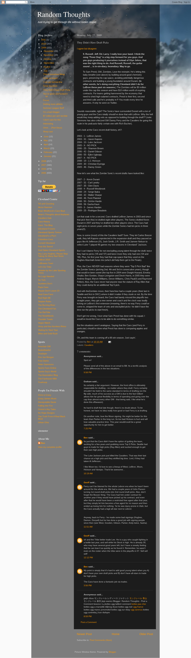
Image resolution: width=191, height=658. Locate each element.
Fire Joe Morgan (46, 357)
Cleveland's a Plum (47, 236)
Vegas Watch (44, 323)
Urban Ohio (43, 422)
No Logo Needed (46, 276)
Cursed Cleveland (46, 243)
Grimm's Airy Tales (47, 409)
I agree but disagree (86, 48)
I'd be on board (50, 78)
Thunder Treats (45, 319)
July (46, 71)
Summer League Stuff (53, 108)
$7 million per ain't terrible (55, 116)
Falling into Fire (45, 406)
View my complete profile (50, 447)
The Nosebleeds (46, 316)
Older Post (146, 634)
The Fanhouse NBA (47, 379)
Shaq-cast (48, 131)
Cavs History (44, 222)
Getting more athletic (53, 104)
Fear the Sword (45, 246)
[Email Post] (109, 342)
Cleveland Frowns (46, 229)
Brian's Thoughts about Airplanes (53, 214)
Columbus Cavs (45, 239)
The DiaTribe (44, 312)
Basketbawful (44, 350)
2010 (44, 44)
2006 (44, 169)
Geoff (86, 482)
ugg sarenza (137, 610)
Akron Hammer (45, 207)
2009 (44, 48)
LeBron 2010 (44, 260)
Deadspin (42, 354)
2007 (44, 165)
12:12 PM (88, 557)
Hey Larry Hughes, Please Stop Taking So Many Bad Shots (53, 255)
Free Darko (43, 361)
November (49, 55)
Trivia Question (50, 86)
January (48, 156)
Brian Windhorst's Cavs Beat (51, 211)
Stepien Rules (44, 301)
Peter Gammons (46, 364)
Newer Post (84, 634)
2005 (44, 173)
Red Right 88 (44, 298)
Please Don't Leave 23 (48, 291)
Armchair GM (44, 346)
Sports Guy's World (47, 371)
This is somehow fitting (54, 74)
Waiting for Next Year (48, 330)
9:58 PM (88, 372)
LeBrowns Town (45, 263)
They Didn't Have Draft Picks (56, 90)
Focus (46, 100)
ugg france (138, 607)
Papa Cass (43, 287)
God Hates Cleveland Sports (51, 250)
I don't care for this (52, 120)
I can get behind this (52, 82)
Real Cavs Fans (45, 294)
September (49, 63)
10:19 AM (88, 473)
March (47, 148)
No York (42, 280)
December (49, 51)
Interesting (48, 124)
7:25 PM (88, 428)
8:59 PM (88, 616)
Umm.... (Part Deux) (52, 128)
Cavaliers (88, 345)
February (48, 152)
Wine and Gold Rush (48, 334)
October (48, 59)
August (47, 67)
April (46, 144)
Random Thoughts (63, 14)
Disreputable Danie (47, 402)
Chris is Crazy (44, 395)
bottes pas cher (138, 604)
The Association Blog (48, 375)
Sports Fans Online (47, 368)
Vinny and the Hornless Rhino (52, 326)
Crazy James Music (47, 398)
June (46, 136)
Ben (86, 438)
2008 (44, 161)
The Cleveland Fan (47, 309)
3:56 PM (88, 585)
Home (116, 634)
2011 (43, 40)
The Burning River (46, 305)
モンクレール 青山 (138, 598)
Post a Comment (89, 622)
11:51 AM (88, 527)
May (46, 140)
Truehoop (42, 382)
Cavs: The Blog (45, 225)
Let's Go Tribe (44, 267)
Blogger (112, 652)
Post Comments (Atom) (101, 640)
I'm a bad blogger (51, 112)
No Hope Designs (46, 413)
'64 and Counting (46, 204)
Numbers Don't (45, 283)
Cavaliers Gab (44, 218)
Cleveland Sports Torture (50, 232)
